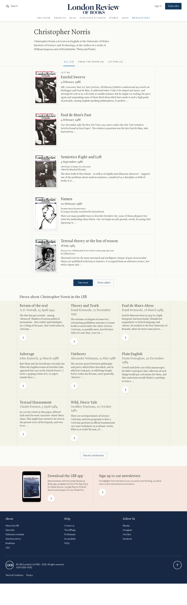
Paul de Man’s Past (76, 115)
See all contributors (93, 455)
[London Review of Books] (9, 565)
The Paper (44, 18)
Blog (73, 18)
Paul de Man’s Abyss (138, 306)
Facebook (127, 539)
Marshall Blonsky (77, 170)
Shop (125, 18)
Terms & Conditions (14, 575)
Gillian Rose (69, 254)
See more (83, 283)
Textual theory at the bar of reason (89, 241)
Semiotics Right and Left (81, 157)
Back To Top (177, 565)
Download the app (65, 476)
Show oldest (103, 283)
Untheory (78, 354)
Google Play (69, 487)
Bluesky (126, 526)
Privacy (29, 575)
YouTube (127, 534)
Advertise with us (13, 539)
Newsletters (141, 18)
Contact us (69, 526)
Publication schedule (14, 534)
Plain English (132, 354)
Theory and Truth (85, 306)
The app (70, 530)
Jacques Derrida (70, 212)
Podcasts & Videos (93, 18)
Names (66, 199)
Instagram (127, 530)
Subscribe (173, 6)
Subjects (60, 18)
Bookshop (10, 543)
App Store (83, 484)
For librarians (70, 534)
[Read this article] (45, 87)
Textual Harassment (36, 402)
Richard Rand (97, 212)
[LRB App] (31, 487)
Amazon (63, 490)
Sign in (158, 6)
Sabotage (27, 354)
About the (12, 526)
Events (114, 18)
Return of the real (34, 306)
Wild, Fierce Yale (84, 402)
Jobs (7, 548)
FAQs (67, 543)
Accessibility (70, 539)
